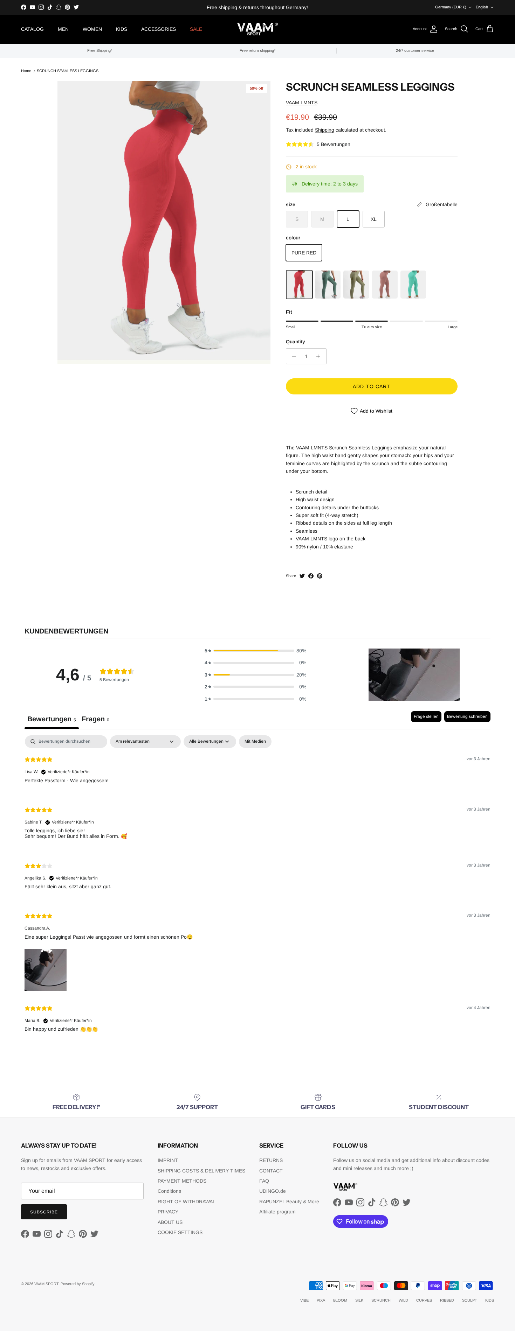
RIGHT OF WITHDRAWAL (186, 1201)
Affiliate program (277, 1211)
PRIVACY (168, 1211)
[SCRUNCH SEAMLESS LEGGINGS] (299, 284)
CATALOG (32, 29)
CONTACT (271, 1171)
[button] (255, 650)
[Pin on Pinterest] (319, 576)
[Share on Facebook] (311, 576)
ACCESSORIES (158, 29)
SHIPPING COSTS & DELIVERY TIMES (201, 1171)
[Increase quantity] (320, 356)
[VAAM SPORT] (257, 29)
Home (26, 71)
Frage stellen (426, 716)
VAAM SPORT (46, 1284)
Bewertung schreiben (467, 716)
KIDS (121, 29)
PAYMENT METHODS (182, 1181)
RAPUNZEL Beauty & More (289, 1201)
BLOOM (340, 1300)
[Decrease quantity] (292, 356)
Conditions (169, 1191)
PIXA (321, 1300)
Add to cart (371, 386)
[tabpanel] (257, 889)
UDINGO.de (272, 1191)
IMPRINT (168, 1160)
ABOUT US (170, 1222)
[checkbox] (255, 741)
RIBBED (447, 1300)
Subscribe (44, 1212)
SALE (196, 29)
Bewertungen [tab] (51, 719)
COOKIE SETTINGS (180, 1232)
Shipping (324, 130)
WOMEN (92, 29)
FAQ (264, 1181)
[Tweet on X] (302, 576)
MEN (63, 29)
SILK (359, 1300)
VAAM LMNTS (301, 102)
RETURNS (271, 1160)
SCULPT (469, 1300)
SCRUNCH (381, 1300)
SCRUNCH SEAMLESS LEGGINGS (67, 71)
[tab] (95, 720)
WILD (403, 1300)
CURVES (424, 1300)
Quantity (295, 341)
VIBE (304, 1300)
